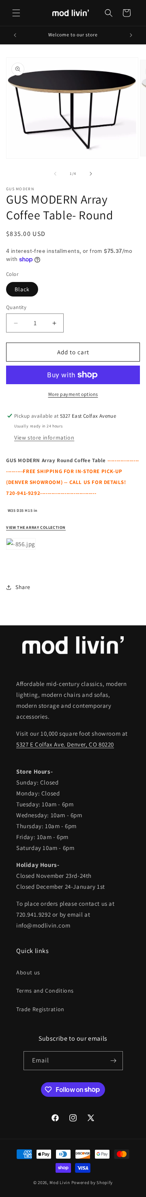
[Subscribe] (113, 1060)
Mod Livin (59, 1182)
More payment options (73, 394)
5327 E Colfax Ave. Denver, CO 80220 (65, 744)
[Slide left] (55, 174)
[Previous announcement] (15, 35)
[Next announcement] (131, 35)
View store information (44, 437)
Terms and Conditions (45, 990)
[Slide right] (91, 174)
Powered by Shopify (92, 1182)
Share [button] (22, 587)
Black (22, 289)
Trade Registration (40, 1009)
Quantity (16, 307)
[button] (16, 13)
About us (28, 972)
